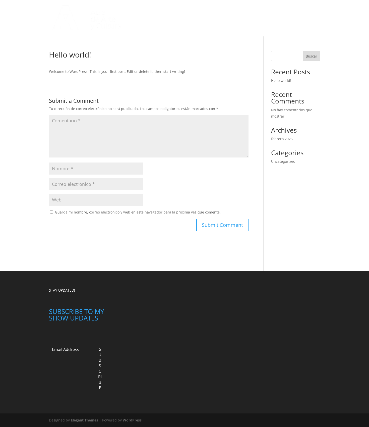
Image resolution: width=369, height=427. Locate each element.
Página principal (159, 18)
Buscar (311, 56)
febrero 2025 (282, 138)
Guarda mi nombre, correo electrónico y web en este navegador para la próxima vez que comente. (138, 212)
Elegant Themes (84, 420)
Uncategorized (191, 18)
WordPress (132, 420)
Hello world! (281, 80)
